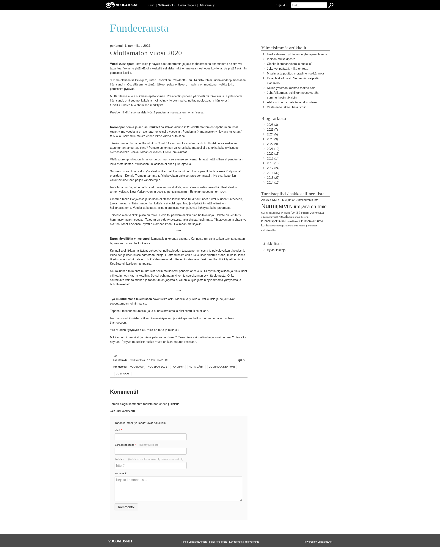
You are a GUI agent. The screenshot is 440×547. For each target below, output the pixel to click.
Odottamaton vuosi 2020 (146, 53)
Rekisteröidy (206, 5)
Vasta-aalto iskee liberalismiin (286, 107)
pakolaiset (311, 225)
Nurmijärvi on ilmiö (308, 206)
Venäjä (296, 212)
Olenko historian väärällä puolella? (289, 64)
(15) (273, 153)
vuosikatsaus (157, 366)
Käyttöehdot (235, 541)
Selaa (187, 5)
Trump (287, 213)
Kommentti (121, 473)
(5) (272, 134)
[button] (175, 5)
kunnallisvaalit (293, 221)
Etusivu (150, 5)
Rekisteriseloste (218, 541)
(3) (272, 124)
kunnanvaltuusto (312, 221)
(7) (272, 129)
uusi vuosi (123, 373)
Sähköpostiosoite (137, 445)
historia (284, 216)
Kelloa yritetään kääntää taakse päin (291, 88)
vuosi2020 (136, 366)
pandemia (178, 366)
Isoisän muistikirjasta (281, 59)
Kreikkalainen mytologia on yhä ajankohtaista (297, 54)
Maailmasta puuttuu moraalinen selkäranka (295, 73)
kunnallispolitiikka (273, 221)
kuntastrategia (277, 225)
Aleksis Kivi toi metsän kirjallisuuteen (292, 102)
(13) (273, 182)
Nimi (118, 430)
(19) (273, 149)
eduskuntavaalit (269, 217)
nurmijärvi (196, 366)
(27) (273, 177)
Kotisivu (149, 459)
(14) (273, 158)
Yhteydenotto (252, 541)
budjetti (305, 213)
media (302, 225)
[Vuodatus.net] (120, 541)
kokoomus (294, 217)
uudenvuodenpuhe (222, 366)
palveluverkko (268, 230)
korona (304, 217)
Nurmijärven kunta (306, 200)
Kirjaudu (281, 5)
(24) (273, 168)
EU (279, 200)
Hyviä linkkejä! (276, 250)
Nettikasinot (165, 5)
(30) (273, 173)
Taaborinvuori (276, 213)
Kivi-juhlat (288, 200)
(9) (272, 139)
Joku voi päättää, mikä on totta (287, 68)
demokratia (317, 212)
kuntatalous (292, 225)
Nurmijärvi (274, 206)
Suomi (264, 213)
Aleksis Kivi (269, 200)
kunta (265, 225)
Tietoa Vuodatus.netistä (194, 541)
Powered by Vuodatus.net (318, 541)
